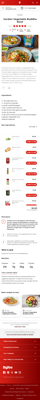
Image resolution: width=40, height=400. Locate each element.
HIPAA (27, 388)
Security (12, 388)
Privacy (9, 385)
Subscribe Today (20, 326)
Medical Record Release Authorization (15, 392)
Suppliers (18, 395)
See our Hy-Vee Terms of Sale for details (20, 334)
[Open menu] (3, 2)
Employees (30, 392)
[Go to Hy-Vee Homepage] (20, 3)
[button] (14, 26)
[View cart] (36, 2)
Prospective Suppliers (8, 395)
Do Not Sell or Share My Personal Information (25, 385)
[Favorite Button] (3, 88)
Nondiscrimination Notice (29, 395)
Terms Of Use (19, 388)
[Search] (33, 2)
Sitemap (2, 385)
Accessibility (20, 398)
